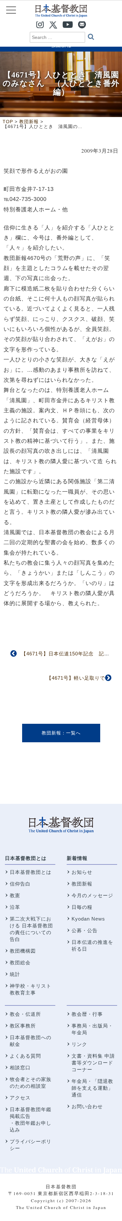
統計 (15, 974)
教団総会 (20, 962)
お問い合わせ (87, 1106)
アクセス (20, 1097)
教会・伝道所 (25, 1014)
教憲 (15, 895)
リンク (79, 1044)
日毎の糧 (82, 907)
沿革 (15, 907)
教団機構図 (23, 951)
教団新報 (51, 732)
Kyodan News (88, 919)
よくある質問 (25, 1056)
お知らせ (82, 872)
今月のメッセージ (92, 895)
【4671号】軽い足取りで (76, 678)
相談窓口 (20, 1067)
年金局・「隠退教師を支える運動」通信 (92, 1088)
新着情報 (77, 858)
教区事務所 (23, 1025)
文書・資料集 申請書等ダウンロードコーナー (93, 1062)
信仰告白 (20, 883)
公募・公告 (85, 930)
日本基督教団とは (26, 858)
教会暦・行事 (87, 1014)
